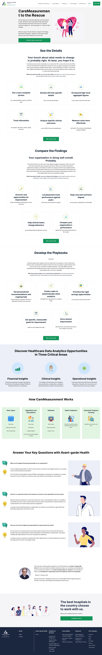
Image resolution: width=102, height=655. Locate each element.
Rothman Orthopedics (67, 642)
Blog (90, 638)
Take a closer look (51, 139)
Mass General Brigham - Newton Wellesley (67, 635)
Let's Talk (96, 3)
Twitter (20, 634)
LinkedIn (21, 636)
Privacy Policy (92, 645)
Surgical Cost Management (52, 637)
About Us (91, 634)
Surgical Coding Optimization (52, 640)
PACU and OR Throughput (52, 648)
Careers (90, 643)
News (90, 636)
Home (37, 634)
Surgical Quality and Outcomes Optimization (54, 644)
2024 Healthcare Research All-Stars (79, 635)
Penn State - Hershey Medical (67, 639)
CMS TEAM (51, 651)
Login (89, 3)
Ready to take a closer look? (34, 40)
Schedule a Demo (76, 618)
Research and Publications (78, 639)
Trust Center (92, 647)
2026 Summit (82, 3)
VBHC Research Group (80, 642)
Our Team (91, 641)
